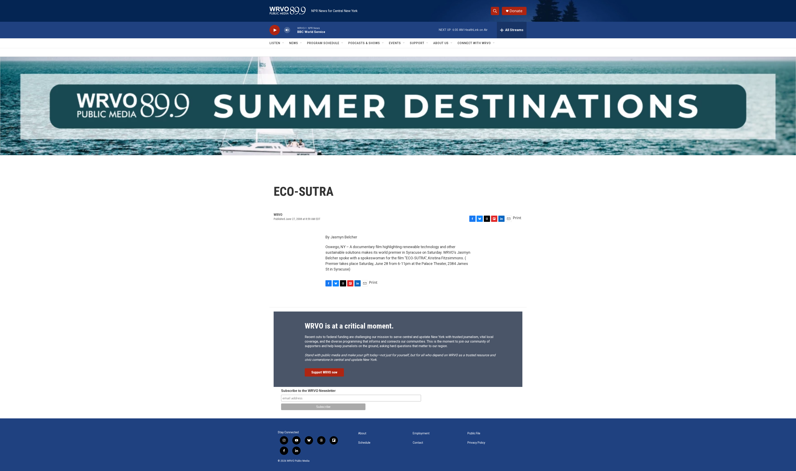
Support (417, 43)
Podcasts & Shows (364, 43)
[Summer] (398, 106)
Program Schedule (323, 43)
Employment (421, 433)
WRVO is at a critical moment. (349, 326)
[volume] (287, 30)
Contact (418, 442)
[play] (274, 30)
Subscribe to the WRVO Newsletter (308, 390)
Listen (274, 43)
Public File (473, 433)
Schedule (364, 442)
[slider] (293, 30)
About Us (441, 43)
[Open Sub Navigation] (283, 43)
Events (395, 43)
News (293, 43)
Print (517, 217)
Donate (516, 11)
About (362, 433)
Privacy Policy (476, 442)
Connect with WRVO (474, 43)
